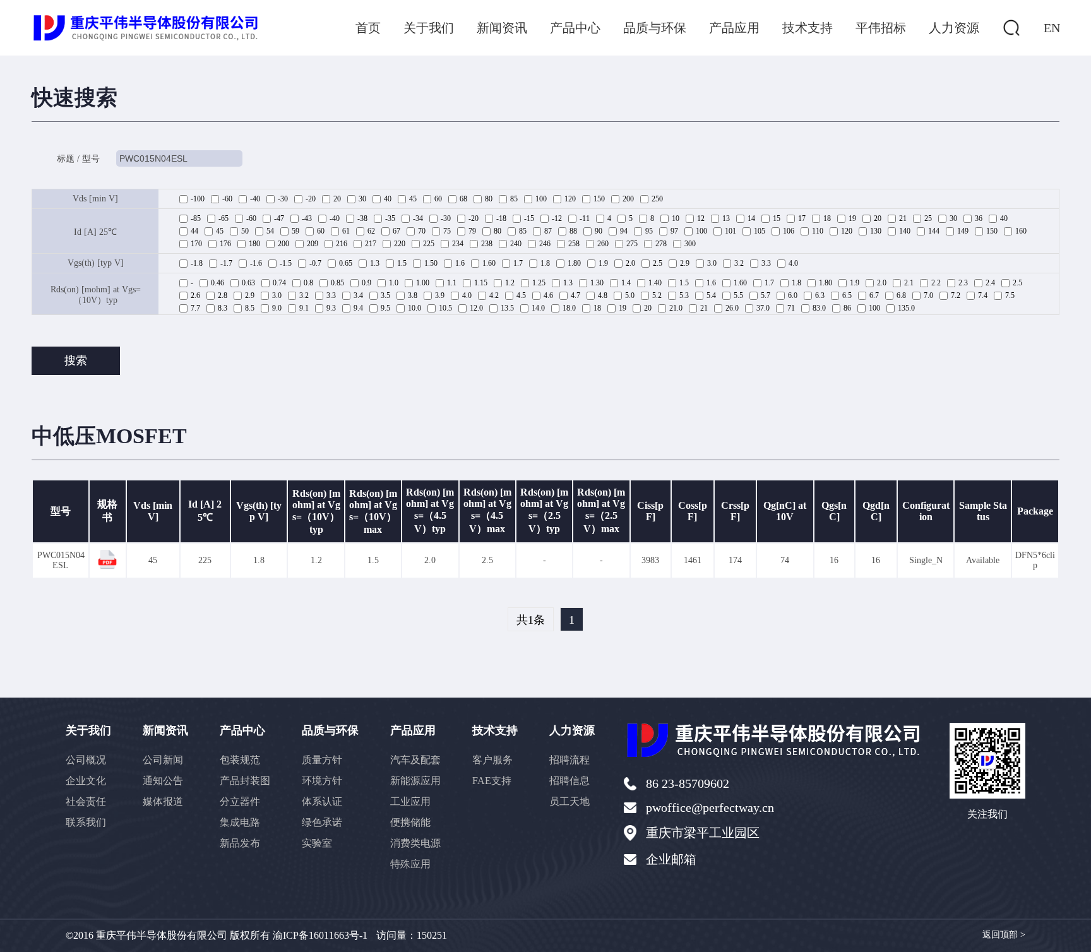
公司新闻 (163, 759)
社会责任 (86, 801)
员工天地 (569, 801)
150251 (432, 935)
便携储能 (410, 822)
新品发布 (240, 843)
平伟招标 (881, 28)
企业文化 (86, 780)
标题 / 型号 (78, 159)
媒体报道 (163, 801)
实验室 (317, 843)
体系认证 (322, 801)
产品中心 (575, 28)
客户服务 (492, 759)
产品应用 (734, 28)
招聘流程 (569, 759)
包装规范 (240, 759)
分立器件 (240, 801)
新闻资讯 (502, 28)
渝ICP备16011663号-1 (320, 935)
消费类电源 (415, 843)
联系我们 (86, 822)
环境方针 (322, 780)
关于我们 (428, 28)
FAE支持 (491, 780)
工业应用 (410, 801)
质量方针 (322, 759)
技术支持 (807, 28)
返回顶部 (1003, 934)
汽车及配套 (415, 759)
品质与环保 (654, 28)
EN (1052, 28)
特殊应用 (410, 864)
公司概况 (86, 759)
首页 (368, 28)
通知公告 (163, 780)
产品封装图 (245, 780)
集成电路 (240, 822)
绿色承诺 (322, 822)
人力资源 (954, 28)
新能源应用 (415, 780)
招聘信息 (569, 780)
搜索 (75, 360)
